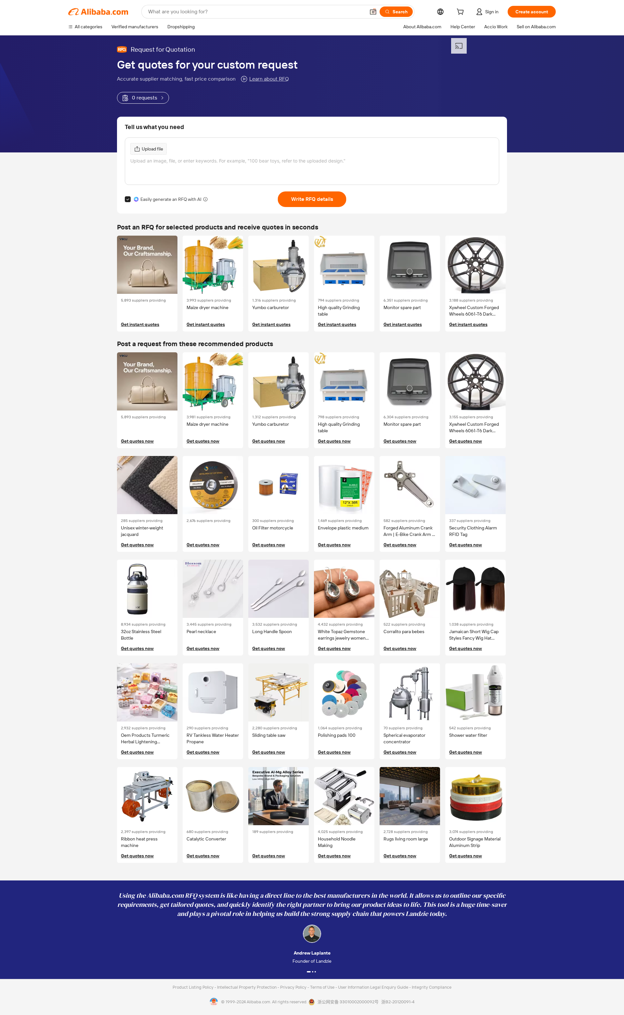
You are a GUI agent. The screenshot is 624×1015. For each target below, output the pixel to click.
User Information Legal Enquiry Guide (373, 987)
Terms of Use (322, 987)
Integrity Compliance (431, 987)
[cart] (461, 12)
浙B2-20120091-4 (397, 1001)
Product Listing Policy (193, 987)
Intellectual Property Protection (247, 987)
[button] (373, 12)
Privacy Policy (293, 987)
